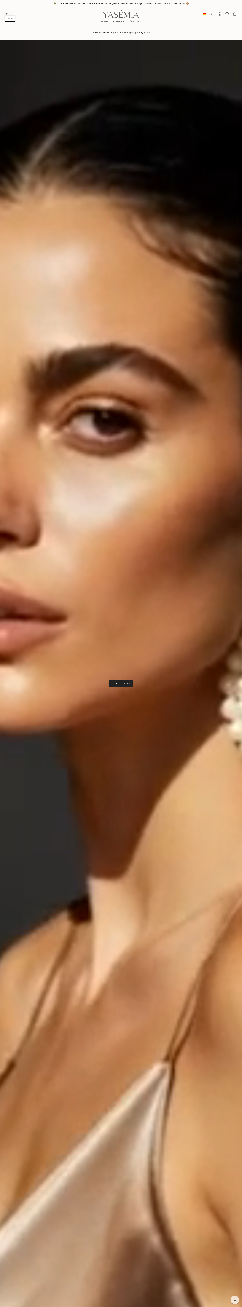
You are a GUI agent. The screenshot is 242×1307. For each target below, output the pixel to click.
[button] (118, 22)
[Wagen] (235, 14)
